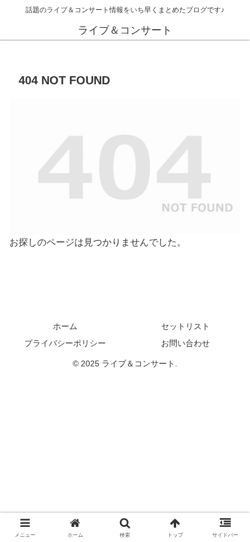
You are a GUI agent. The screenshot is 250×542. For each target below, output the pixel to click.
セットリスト (185, 326)
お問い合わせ (185, 343)
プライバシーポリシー (65, 343)
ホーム (65, 326)
